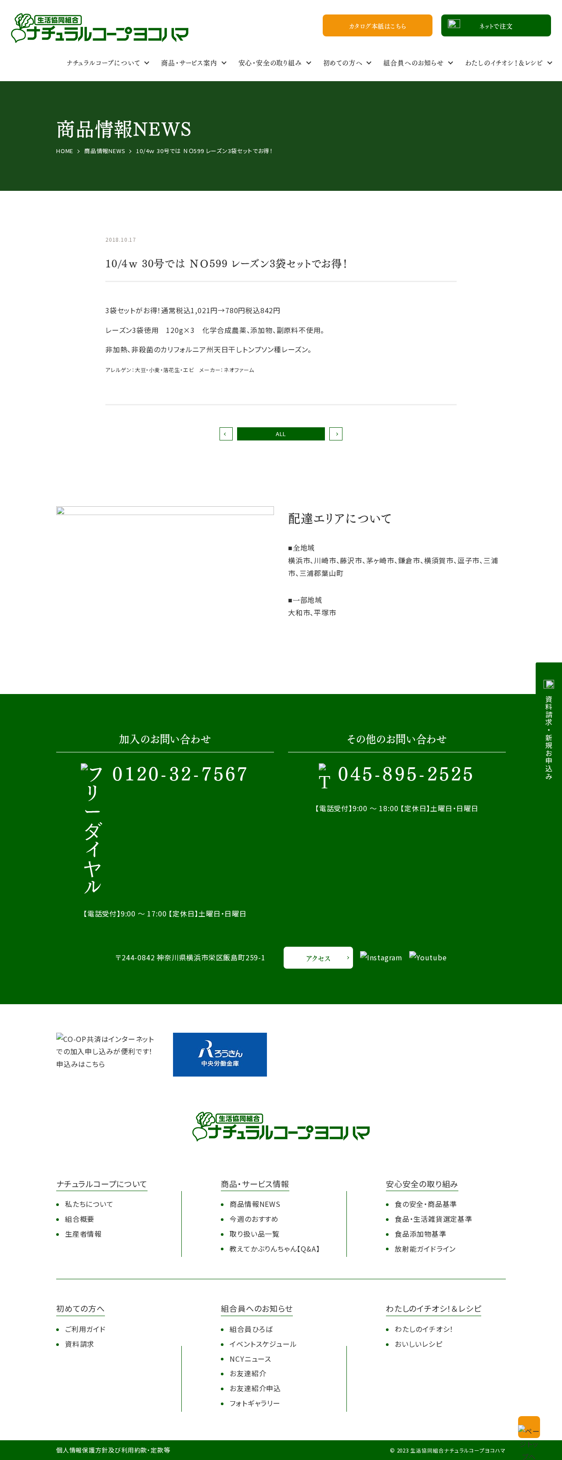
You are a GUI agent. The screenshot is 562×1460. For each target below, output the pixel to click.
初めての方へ (343, 62)
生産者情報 (83, 1233)
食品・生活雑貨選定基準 (433, 1218)
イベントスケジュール (263, 1343)
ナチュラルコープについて (103, 62)
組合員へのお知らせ (413, 62)
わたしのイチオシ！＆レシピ (504, 62)
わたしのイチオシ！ (424, 1329)
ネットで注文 (496, 25)
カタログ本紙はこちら (378, 25)
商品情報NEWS (255, 1204)
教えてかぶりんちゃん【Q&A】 (275, 1248)
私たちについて (89, 1204)
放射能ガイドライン (425, 1248)
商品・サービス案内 (189, 62)
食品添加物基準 (421, 1233)
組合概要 (79, 1218)
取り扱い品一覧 (255, 1233)
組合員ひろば (251, 1329)
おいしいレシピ (419, 1343)
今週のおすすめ (254, 1218)
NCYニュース (250, 1358)
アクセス (318, 957)
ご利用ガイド (85, 1329)
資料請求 (79, 1343)
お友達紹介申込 (255, 1388)
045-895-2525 (406, 775)
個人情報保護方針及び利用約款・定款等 (113, 1450)
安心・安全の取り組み (270, 62)
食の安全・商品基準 (426, 1204)
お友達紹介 (248, 1373)
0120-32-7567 (180, 775)
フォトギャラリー (255, 1403)
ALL (281, 433)
